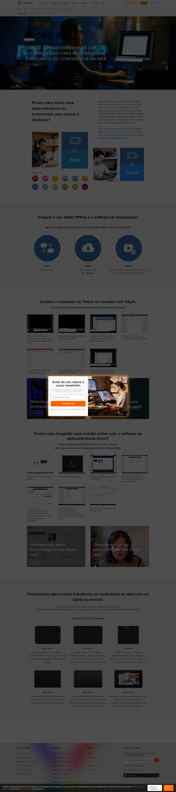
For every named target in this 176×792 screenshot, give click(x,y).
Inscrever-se (68, 404)
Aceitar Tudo (167, 788)
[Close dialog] (126, 378)
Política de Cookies (25, 789)
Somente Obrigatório (153, 788)
